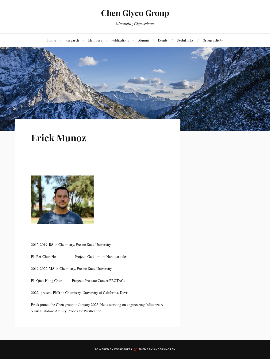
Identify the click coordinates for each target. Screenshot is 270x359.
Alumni (143, 40)
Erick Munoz (58, 137)
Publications (120, 40)
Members (95, 40)
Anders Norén (164, 349)
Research (72, 40)
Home (51, 40)
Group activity (213, 40)
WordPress (123, 349)
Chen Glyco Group (135, 12)
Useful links (185, 40)
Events (162, 40)
